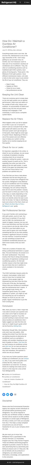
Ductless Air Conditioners (12, 374)
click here (8, 346)
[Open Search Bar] (20, 2)
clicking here (17, 326)
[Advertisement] (15, 21)
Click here (21, 342)
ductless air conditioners (12, 377)
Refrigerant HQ (9, 2)
